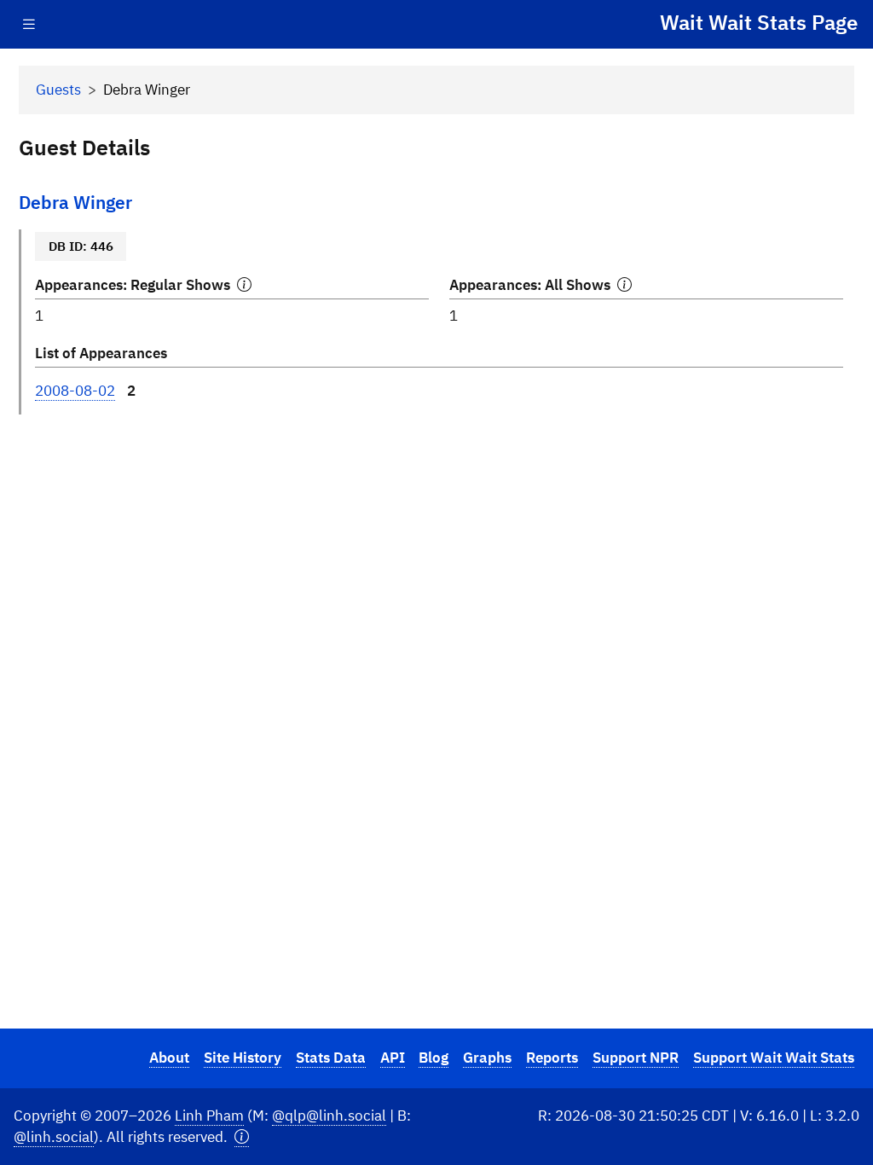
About (169, 1057)
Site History (242, 1057)
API (392, 1057)
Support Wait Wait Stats (773, 1057)
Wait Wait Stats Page (759, 22)
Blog (433, 1057)
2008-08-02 (75, 390)
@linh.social (54, 1136)
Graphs (487, 1057)
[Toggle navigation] (29, 24)
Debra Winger (75, 202)
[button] (241, 1137)
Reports (552, 1057)
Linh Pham (209, 1115)
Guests (58, 89)
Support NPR (636, 1057)
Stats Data (331, 1057)
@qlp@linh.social (329, 1115)
